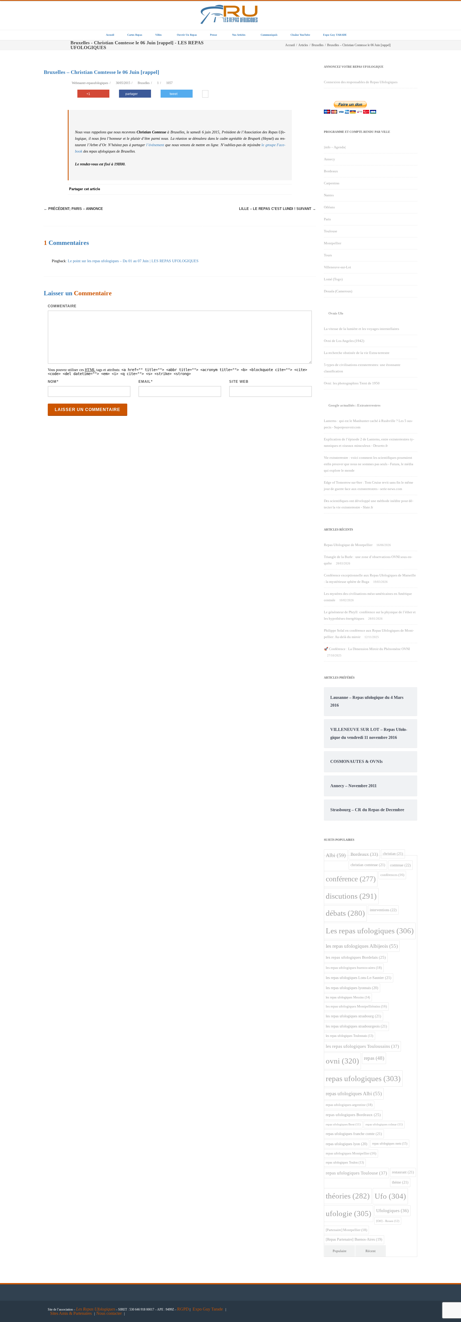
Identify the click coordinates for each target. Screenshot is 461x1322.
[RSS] (276, 189)
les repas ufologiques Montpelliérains (356, 1006)
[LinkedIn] (265, 189)
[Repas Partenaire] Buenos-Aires (354, 1239)
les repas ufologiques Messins (348, 997)
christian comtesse (368, 865)
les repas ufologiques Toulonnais (349, 1036)
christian (393, 853)
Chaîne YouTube (300, 34)
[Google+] (254, 189)
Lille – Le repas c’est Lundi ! (277, 209)
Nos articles (238, 34)
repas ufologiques (363, 1078)
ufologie (348, 1213)
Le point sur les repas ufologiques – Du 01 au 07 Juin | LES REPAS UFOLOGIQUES (133, 261)
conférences (392, 875)
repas (374, 1058)
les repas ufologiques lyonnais (352, 988)
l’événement (155, 145)
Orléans (329, 207)
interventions (383, 910)
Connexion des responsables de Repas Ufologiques (361, 82)
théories (348, 1196)
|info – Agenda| (335, 147)
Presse (213, 34)
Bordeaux (331, 171)
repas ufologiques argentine (349, 1105)
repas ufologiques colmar (384, 1124)
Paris (327, 219)
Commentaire (62, 306)
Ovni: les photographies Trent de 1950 (352, 383)
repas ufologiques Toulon (345, 1162)
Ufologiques (392, 1210)
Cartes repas (134, 34)
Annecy (329, 159)
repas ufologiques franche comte (354, 1134)
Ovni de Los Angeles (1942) (344, 341)
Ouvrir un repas (187, 34)
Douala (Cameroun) (338, 291)
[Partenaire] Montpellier (346, 1230)
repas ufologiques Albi (354, 1093)
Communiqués (269, 34)
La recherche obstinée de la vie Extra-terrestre (357, 353)
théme (400, 1182)
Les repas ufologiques (370, 930)
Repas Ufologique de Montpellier (348, 545)
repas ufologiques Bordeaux (353, 1115)
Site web (238, 381)
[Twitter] (233, 189)
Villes (158, 34)
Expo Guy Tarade (208, 1309)
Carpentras (331, 183)
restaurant (403, 1172)
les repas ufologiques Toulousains (362, 1046)
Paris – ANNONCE (73, 209)
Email (144, 381)
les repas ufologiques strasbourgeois (356, 1026)
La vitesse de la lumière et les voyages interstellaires (361, 329)
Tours (328, 255)
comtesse (400, 865)
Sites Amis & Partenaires (71, 1313)
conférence (351, 879)
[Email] (286, 189)
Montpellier (332, 243)
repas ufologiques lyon (346, 1144)
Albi (336, 855)
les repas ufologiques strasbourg (353, 1016)
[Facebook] (222, 189)
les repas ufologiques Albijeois (362, 946)
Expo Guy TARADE (335, 34)
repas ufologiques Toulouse (356, 1173)
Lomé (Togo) (333, 279)
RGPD (183, 1309)
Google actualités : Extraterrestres (354, 405)
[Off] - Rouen (387, 1221)
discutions (351, 896)
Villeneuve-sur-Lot (337, 267)
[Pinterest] (244, 189)
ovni (342, 1061)
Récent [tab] (370, 1251)
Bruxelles (144, 83)
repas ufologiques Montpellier (351, 1153)
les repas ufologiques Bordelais (356, 957)
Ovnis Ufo (335, 313)
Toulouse (330, 231)
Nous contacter (109, 1313)
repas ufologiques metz (389, 1143)
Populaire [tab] (340, 1251)
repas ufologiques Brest (343, 1124)
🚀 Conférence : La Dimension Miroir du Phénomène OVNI (367, 649)
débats (345, 913)
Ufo (390, 1196)
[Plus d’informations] (205, 94)
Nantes (329, 195)
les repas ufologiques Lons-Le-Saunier (358, 977)
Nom (52, 381)
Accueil (110, 34)
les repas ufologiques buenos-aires (354, 968)
